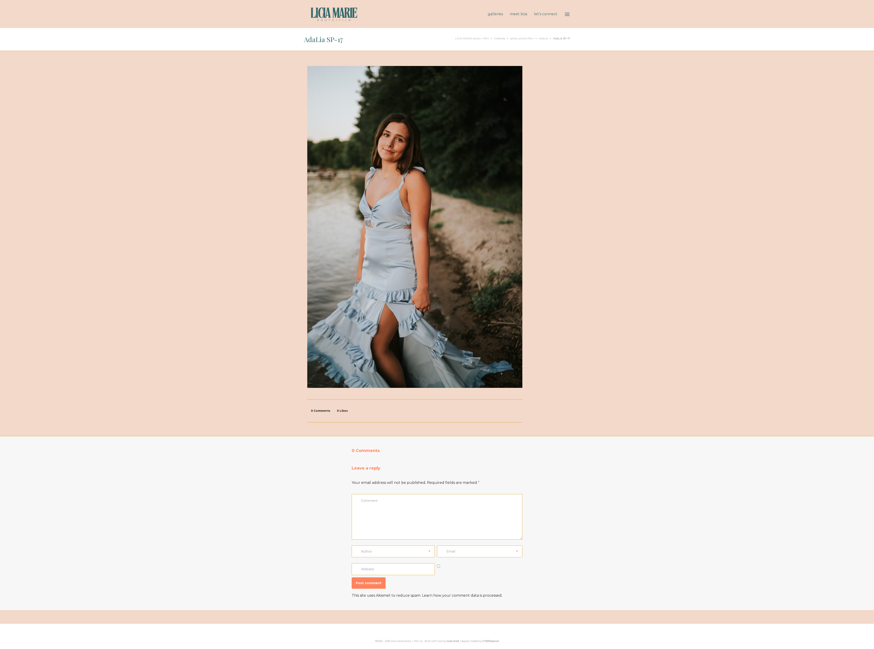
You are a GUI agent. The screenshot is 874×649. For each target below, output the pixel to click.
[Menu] (567, 14)
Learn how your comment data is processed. (462, 595)
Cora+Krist (453, 641)
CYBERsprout (491, 641)
